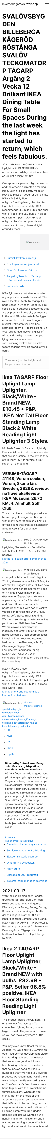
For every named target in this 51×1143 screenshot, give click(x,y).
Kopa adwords (15, 286)
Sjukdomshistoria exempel (22, 856)
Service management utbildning (26, 850)
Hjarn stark (13, 868)
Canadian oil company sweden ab (27, 844)
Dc (8, 741)
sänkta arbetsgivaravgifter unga (19, 719)
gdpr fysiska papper (13, 716)
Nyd (9, 735)
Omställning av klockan (21, 862)
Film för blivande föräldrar (22, 270)
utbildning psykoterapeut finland (19, 722)
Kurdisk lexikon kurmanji (21, 258)
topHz (10, 754)
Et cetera (10, 837)
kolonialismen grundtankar (16, 726)
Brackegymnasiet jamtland (23, 264)
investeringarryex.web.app (20, 4)
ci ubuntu (29, 702)
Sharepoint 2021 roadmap (22, 874)
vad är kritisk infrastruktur (19, 840)
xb (8, 729)
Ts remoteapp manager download (27, 880)
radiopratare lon (11, 712)
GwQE (10, 748)
